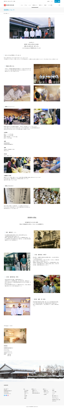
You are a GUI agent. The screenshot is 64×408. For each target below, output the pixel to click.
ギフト (25, 394)
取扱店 (45, 5)
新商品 (25, 398)
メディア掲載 (50, 5)
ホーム (22, 5)
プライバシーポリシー (55, 398)
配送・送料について (55, 395)
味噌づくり (40, 5)
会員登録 (48, 1)
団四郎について (35, 5)
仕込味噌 (25, 395)
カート (58, 1)
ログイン (52, 1)
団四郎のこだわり (46, 391)
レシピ (30, 5)
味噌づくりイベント (35, 391)
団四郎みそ (26, 391)
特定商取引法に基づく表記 (56, 399)
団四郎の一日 (46, 390)
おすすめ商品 (26, 390)
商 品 (26, 5)
